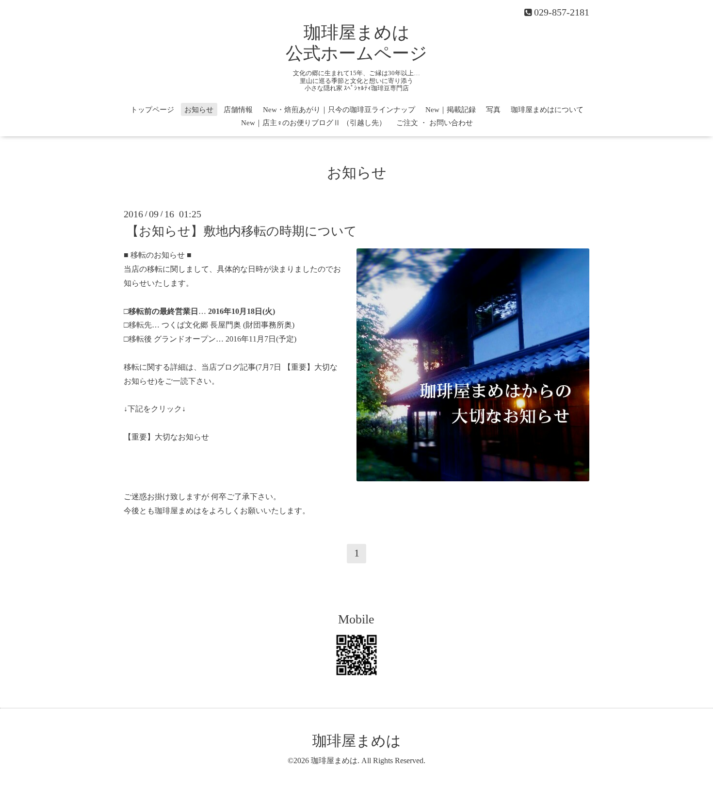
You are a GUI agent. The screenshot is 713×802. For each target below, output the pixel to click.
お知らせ (198, 110)
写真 (493, 110)
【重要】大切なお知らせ (166, 437)
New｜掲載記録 (450, 110)
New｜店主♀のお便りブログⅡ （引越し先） (313, 123)
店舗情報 (238, 110)
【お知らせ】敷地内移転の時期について (241, 231)
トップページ (152, 110)
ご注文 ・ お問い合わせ (434, 123)
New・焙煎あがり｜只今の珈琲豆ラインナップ (339, 110)
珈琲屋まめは (356, 741)
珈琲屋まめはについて (547, 110)
